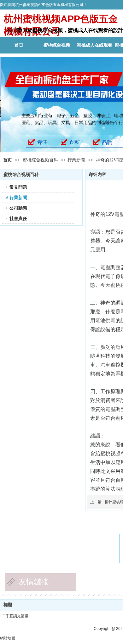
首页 (7, 160)
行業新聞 (76, 160)
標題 (7, 604)
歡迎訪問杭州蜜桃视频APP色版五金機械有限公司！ (43, 5)
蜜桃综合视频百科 (41, 160)
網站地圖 (7, 638)
